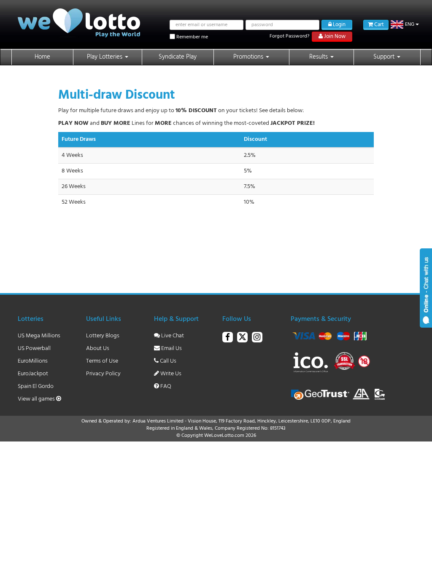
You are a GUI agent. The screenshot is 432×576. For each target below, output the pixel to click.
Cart (378, 24)
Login (339, 24)
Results (319, 57)
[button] (405, 24)
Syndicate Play (178, 57)
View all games (37, 399)
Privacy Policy (103, 374)
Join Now (334, 36)
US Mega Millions (39, 336)
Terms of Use (102, 361)
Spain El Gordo (36, 386)
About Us (97, 348)
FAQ (165, 386)
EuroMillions (33, 361)
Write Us (170, 374)
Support (384, 57)
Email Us (171, 348)
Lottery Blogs (102, 336)
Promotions (249, 57)
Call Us (167, 361)
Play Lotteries (105, 57)
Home (42, 57)
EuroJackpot (33, 374)
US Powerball (34, 348)
